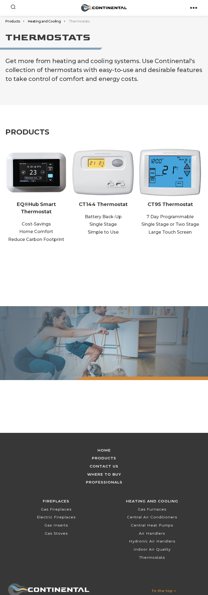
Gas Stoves (56, 533)
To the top (163, 591)
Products (12, 21)
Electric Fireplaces (56, 517)
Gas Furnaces (152, 509)
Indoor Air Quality (152, 549)
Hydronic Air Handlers (152, 541)
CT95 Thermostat (170, 204)
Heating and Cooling (44, 21)
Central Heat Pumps (152, 525)
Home (104, 450)
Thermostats (152, 557)
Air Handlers (152, 533)
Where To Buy (104, 474)
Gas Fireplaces (56, 509)
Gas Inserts (56, 525)
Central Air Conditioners (152, 517)
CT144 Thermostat (103, 204)
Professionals (104, 482)
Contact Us (104, 466)
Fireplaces (56, 501)
